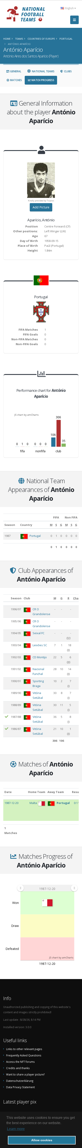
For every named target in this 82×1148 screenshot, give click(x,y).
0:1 (76, 803)
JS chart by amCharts (26, 414)
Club (27, 598)
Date (8, 792)
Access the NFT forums (20, 1061)
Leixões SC (40, 645)
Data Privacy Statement (20, 1087)
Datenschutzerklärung (19, 1080)
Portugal (35, 536)
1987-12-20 (11, 803)
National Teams (42, 71)
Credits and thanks (18, 1068)
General (15, 71)
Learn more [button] (16, 1129)
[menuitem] (47, 888)
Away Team (55, 792)
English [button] (69, 8)
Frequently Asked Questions (23, 1055)
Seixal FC (38, 633)
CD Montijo (40, 657)
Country (26, 525)
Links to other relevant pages (24, 1049)
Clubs (67, 71)
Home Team (36, 792)
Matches (15, 80)
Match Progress (42, 80)
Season (9, 525)
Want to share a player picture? (25, 1074)
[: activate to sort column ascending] (6, 598)
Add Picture (41, 207)
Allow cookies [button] (41, 1140)
